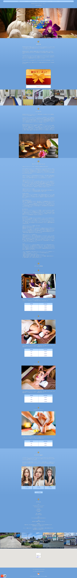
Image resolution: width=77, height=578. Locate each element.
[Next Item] (75, 97)
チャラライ (38, 5)
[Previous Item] (1, 97)
